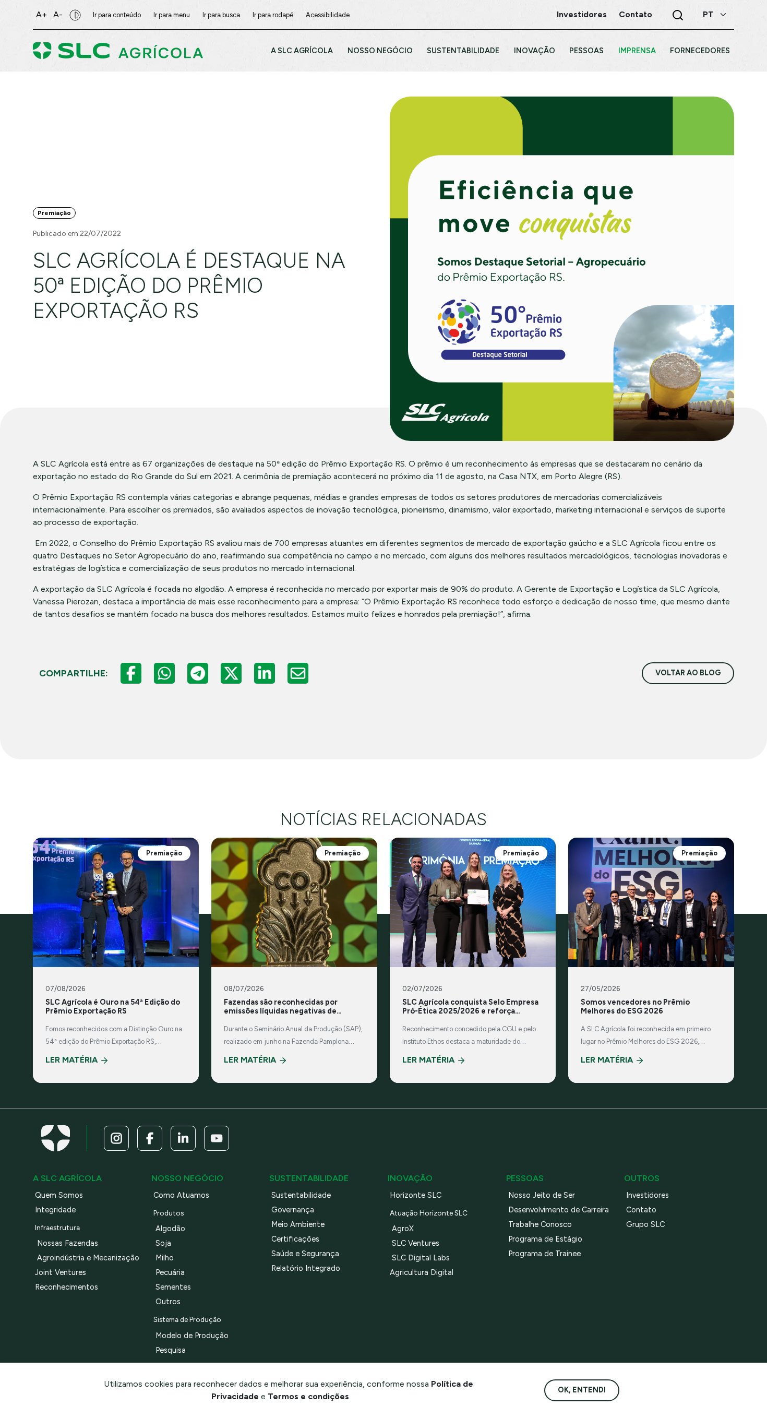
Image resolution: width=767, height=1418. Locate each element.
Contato (641, 1209)
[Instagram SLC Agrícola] (116, 1138)
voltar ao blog (688, 672)
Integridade (55, 1209)
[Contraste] (75, 15)
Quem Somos (59, 1195)
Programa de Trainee (544, 1253)
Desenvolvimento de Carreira (558, 1209)
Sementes (173, 1287)
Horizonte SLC (415, 1195)
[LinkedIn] (264, 673)
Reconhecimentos (66, 1287)
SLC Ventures (415, 1243)
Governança (292, 1209)
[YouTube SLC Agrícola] (216, 1138)
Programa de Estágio (545, 1239)
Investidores (647, 1195)
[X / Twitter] (231, 673)
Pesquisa (170, 1350)
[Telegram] (197, 673)
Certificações (295, 1239)
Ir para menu (171, 15)
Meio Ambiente (298, 1224)
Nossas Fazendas (67, 1243)
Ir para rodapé (273, 15)
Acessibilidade (328, 15)
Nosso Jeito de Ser (541, 1195)
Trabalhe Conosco (540, 1224)
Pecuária (170, 1272)
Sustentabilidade (301, 1195)
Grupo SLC (645, 1224)
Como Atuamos (181, 1195)
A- (58, 14)
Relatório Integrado (305, 1268)
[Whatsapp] (164, 673)
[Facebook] (131, 673)
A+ (41, 14)
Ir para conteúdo (117, 15)
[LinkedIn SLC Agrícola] (183, 1138)
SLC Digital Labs (421, 1257)
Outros (168, 1301)
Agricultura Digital (421, 1272)
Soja (163, 1243)
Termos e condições (308, 1396)
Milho (164, 1257)
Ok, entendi (582, 1390)
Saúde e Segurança (305, 1253)
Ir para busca (221, 15)
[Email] (297, 673)
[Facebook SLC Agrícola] (149, 1138)
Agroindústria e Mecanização (88, 1257)
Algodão (170, 1228)
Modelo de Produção (192, 1335)
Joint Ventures (60, 1272)
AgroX (403, 1228)
